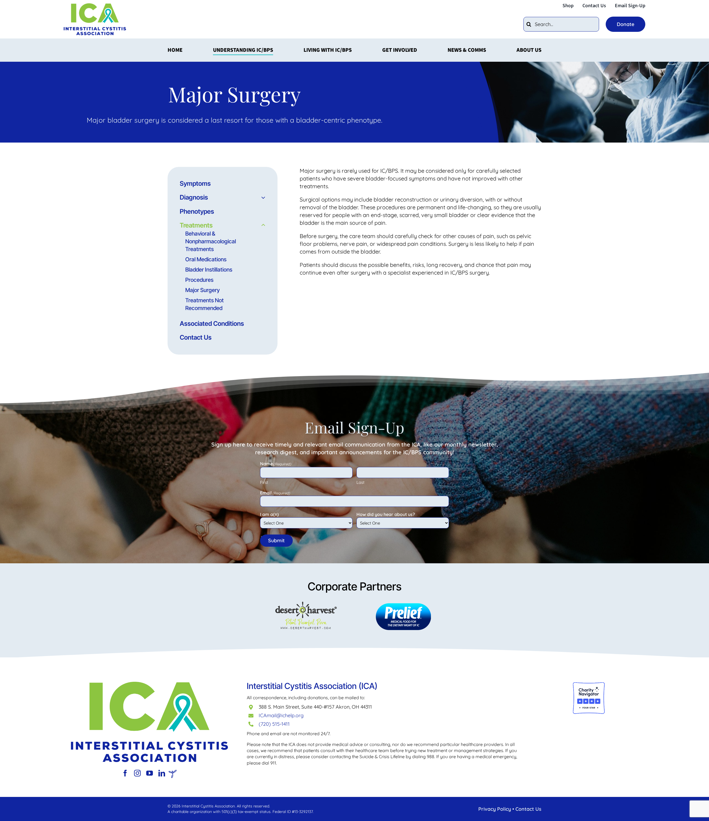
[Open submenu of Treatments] (261, 225)
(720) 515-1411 (274, 724)
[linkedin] (161, 773)
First (264, 482)
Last (360, 482)
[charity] (588, 684)
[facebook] (125, 773)
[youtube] (149, 773)
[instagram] (137, 773)
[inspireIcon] (172, 772)
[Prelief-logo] (149, 684)
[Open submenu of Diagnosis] (261, 197)
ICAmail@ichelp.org (281, 715)
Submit (276, 540)
